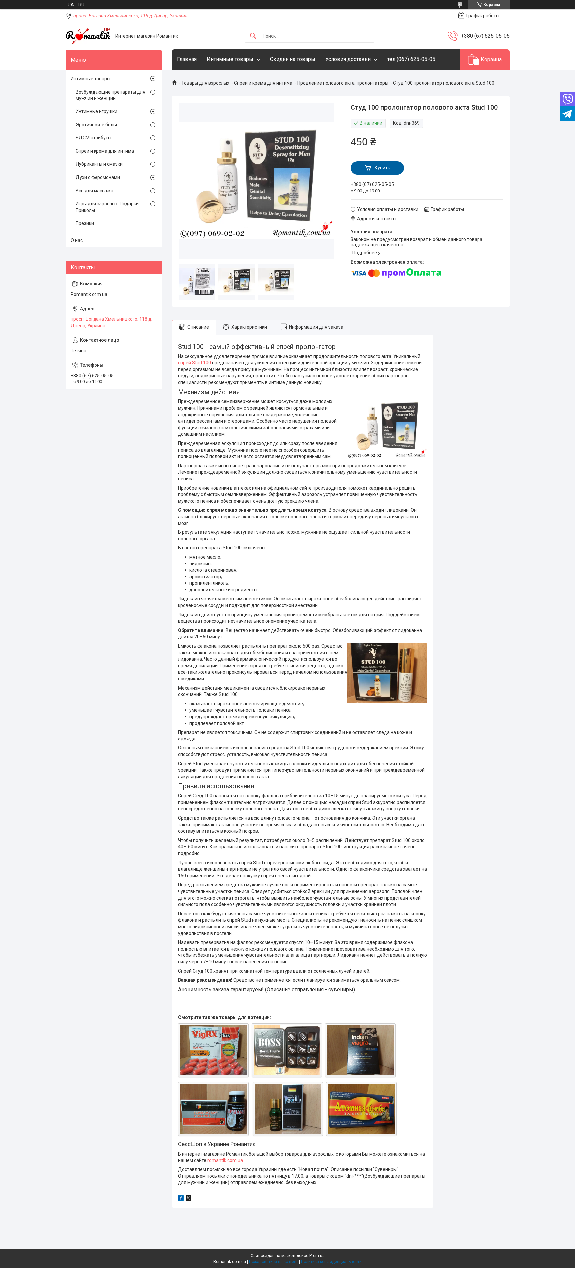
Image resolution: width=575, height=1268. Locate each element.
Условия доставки (348, 59)
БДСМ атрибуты (93, 137)
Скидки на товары (292, 59)
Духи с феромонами (98, 177)
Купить (382, 167)
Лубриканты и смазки (99, 164)
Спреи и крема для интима (263, 83)
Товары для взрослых (205, 83)
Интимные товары (230, 59)
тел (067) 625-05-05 (411, 59)
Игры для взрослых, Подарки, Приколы (108, 207)
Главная (187, 59)
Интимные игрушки (96, 111)
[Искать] (253, 36)
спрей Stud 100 (194, 362)
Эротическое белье (97, 124)
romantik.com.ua (225, 1160)
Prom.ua (317, 1255)
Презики (85, 223)
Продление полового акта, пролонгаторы (342, 83)
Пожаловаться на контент (273, 1261)
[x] (188, 1199)
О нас (77, 240)
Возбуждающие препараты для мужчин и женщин (110, 95)
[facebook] (181, 1199)
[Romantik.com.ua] (88, 36)
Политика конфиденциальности (331, 1261)
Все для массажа (94, 190)
